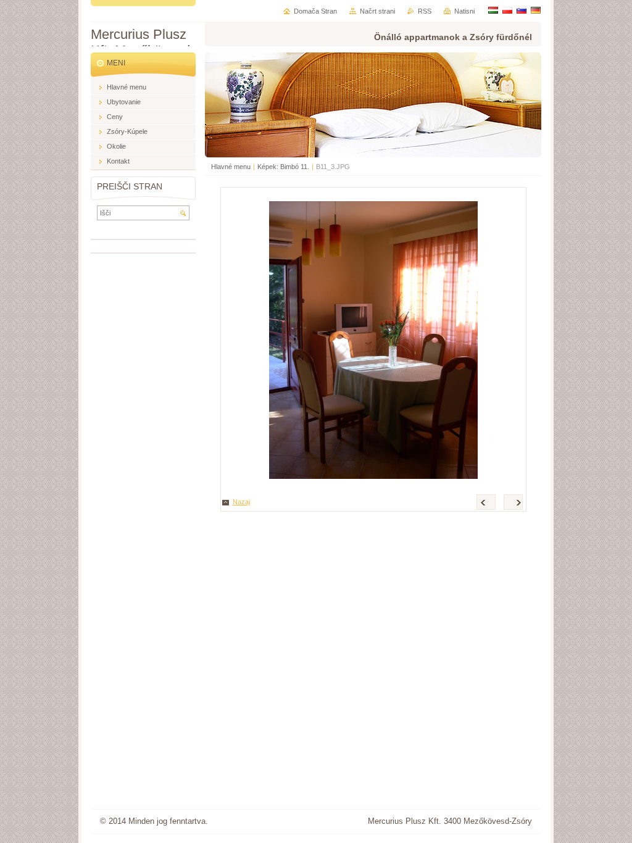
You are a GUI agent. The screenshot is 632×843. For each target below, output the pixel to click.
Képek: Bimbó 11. (283, 166)
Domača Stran (315, 11)
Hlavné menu (231, 166)
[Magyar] (493, 10)
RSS (424, 11)
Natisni (464, 11)
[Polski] (507, 10)
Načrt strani (377, 11)
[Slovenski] (521, 10)
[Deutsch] (536, 10)
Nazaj (241, 501)
